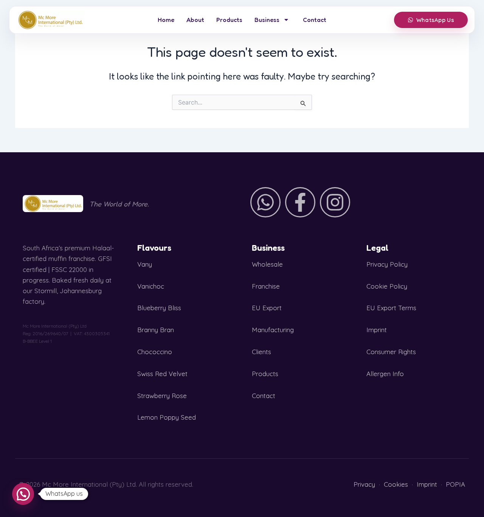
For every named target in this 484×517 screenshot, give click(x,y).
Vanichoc (150, 286)
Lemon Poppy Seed (166, 417)
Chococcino (154, 352)
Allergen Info (385, 374)
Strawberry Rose (162, 396)
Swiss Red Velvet (162, 374)
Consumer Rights (391, 352)
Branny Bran (155, 330)
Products (229, 19)
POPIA (455, 484)
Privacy (364, 484)
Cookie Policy (386, 286)
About (195, 19)
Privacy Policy (387, 264)
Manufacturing (273, 330)
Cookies (396, 484)
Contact (314, 19)
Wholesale (267, 264)
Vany (144, 264)
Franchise (266, 286)
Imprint (376, 330)
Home (166, 19)
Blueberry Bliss (159, 308)
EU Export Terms (391, 308)
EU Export (267, 308)
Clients (261, 352)
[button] (23, 494)
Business (266, 19)
